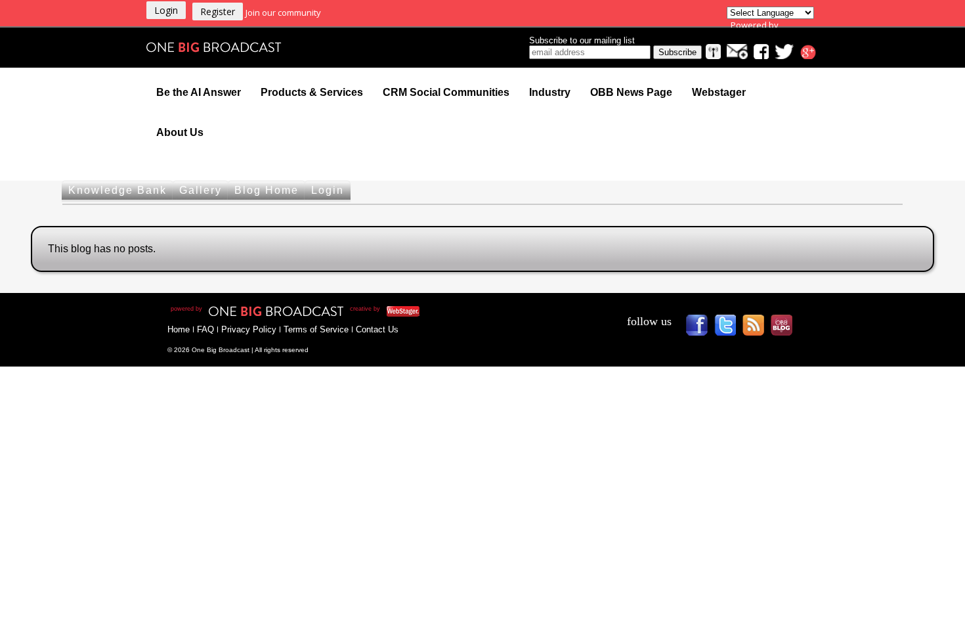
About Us (180, 132)
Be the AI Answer (198, 92)
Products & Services (312, 92)
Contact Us (377, 329)
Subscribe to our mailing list (582, 40)
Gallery (200, 190)
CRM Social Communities (446, 92)
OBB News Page (631, 92)
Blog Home (266, 190)
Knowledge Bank (117, 190)
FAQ (205, 329)
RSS (757, 329)
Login (327, 190)
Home (178, 329)
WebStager (469, 311)
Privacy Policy (248, 329)
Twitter (729, 329)
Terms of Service (316, 329)
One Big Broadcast (214, 47)
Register (217, 11)
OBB (786, 329)
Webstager (719, 92)
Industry (549, 92)
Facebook (701, 329)
